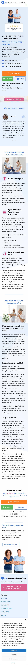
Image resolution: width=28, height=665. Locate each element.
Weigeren (14, 654)
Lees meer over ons (10, 544)
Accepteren (14, 650)
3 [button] (15, 140)
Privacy (13, 662)
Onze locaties (5, 612)
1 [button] (12, 140)
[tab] (12, 140)
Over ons (3, 615)
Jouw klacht (4, 605)
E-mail (21, 79)
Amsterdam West (14, 2)
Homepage (4, 598)
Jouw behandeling (6, 608)
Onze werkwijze (5, 601)
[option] (14, 126)
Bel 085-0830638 (15, 502)
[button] (25, 620)
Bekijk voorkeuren (14, 659)
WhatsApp (9, 79)
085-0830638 (15, 73)
